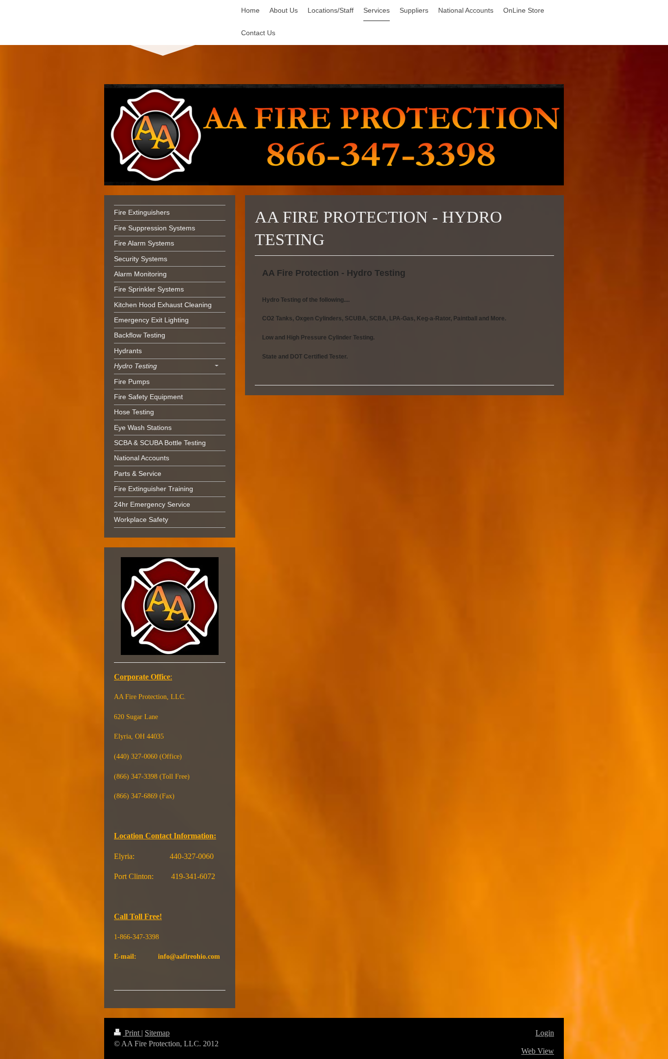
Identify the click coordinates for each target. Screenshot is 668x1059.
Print (132, 1033)
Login (544, 1033)
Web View (537, 1051)
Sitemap (157, 1033)
